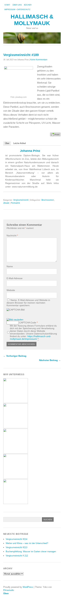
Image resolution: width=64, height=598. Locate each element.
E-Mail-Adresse (14, 278)
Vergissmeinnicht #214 (16, 539)
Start (7, 5)
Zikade (6, 203)
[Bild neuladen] (15, 319)
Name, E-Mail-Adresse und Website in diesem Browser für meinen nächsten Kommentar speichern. (28, 303)
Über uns (17, 5)
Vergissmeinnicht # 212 (17, 555)
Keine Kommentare (38, 59)
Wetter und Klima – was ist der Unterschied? (27, 543)
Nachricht (12, 235)
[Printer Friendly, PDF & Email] (55, 134)
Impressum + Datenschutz (17, 9)
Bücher (28, 5)
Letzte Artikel (19, 143)
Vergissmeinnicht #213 (16, 547)
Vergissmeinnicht (20, 200)
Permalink (15, 203)
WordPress (28, 587)
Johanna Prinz (30, 150)
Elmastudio (8, 590)
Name (10, 266)
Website (11, 290)
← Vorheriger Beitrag (14, 356)
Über (7, 143)
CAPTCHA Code (27, 322)
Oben (6, 593)
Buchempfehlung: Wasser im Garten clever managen (31, 551)
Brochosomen (48, 200)
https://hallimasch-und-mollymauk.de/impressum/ (30, 337)
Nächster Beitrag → (50, 360)
